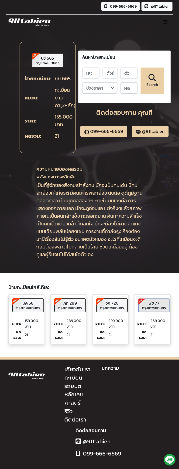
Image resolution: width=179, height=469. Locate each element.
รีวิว (68, 411)
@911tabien (159, 6)
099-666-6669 (123, 6)
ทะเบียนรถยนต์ (73, 382)
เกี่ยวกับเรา (77, 369)
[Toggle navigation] (165, 21)
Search (152, 84)
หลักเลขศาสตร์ (73, 398)
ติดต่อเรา (75, 419)
